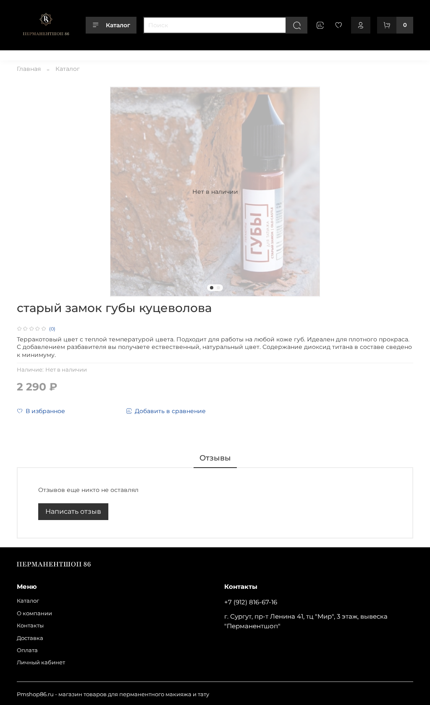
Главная (29, 69)
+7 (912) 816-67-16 (250, 602)
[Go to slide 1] (211, 287)
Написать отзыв (73, 511)
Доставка (137, 54)
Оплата (168, 54)
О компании (64, 54)
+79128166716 (395, 54)
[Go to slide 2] (218, 287)
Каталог (118, 25)
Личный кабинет (210, 54)
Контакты (102, 54)
